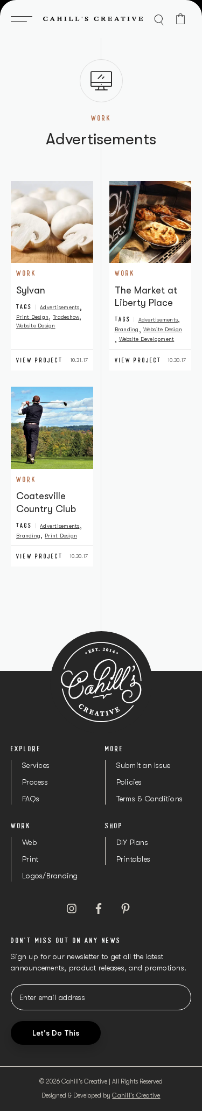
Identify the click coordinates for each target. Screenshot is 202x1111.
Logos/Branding (50, 875)
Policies (129, 782)
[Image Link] (52, 222)
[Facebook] (98, 908)
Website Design (35, 326)
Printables (133, 859)
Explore (26, 748)
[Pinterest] (125, 908)
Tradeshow (66, 317)
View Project (39, 360)
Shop (114, 825)
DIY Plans (132, 842)
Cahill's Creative (136, 1095)
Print (30, 859)
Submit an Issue (143, 765)
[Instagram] (71, 908)
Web (29, 842)
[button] (24, 18)
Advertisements (60, 307)
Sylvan (30, 290)
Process (35, 782)
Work (26, 273)
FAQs (30, 798)
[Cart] (180, 19)
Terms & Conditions (149, 798)
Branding (127, 329)
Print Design (32, 317)
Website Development (147, 339)
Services (36, 765)
